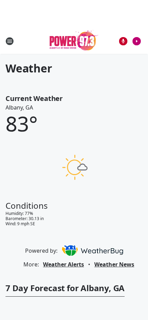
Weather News (114, 264)
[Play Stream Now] (137, 41)
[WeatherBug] (92, 250)
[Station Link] (74, 41)
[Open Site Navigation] (10, 41)
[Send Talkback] (123, 41)
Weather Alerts (63, 264)
